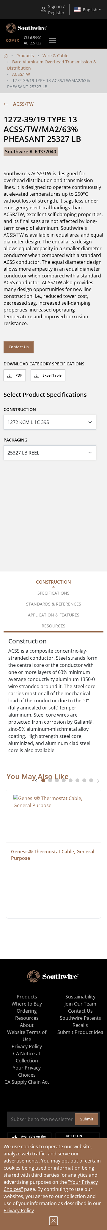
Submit (86, 1119)
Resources (27, 1018)
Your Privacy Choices (27, 1071)
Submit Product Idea (80, 1032)
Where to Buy (27, 1004)
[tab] (43, 780)
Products (25, 55)
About (27, 1025)
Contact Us (19, 346)
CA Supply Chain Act (26, 1082)
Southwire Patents (80, 1018)
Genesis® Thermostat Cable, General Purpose (53, 854)
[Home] (6, 55)
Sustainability (80, 996)
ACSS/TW (21, 74)
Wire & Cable (55, 55)
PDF (18, 375)
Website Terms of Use (26, 1036)
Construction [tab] (53, 582)
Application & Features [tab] (53, 615)
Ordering (27, 1011)
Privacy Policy (19, 1210)
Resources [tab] (53, 626)
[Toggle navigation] (52, 40)
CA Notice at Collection (26, 1057)
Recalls (80, 1025)
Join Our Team (80, 1004)
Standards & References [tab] (53, 604)
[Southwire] (27, 28)
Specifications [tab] (53, 593)
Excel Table (52, 375)
